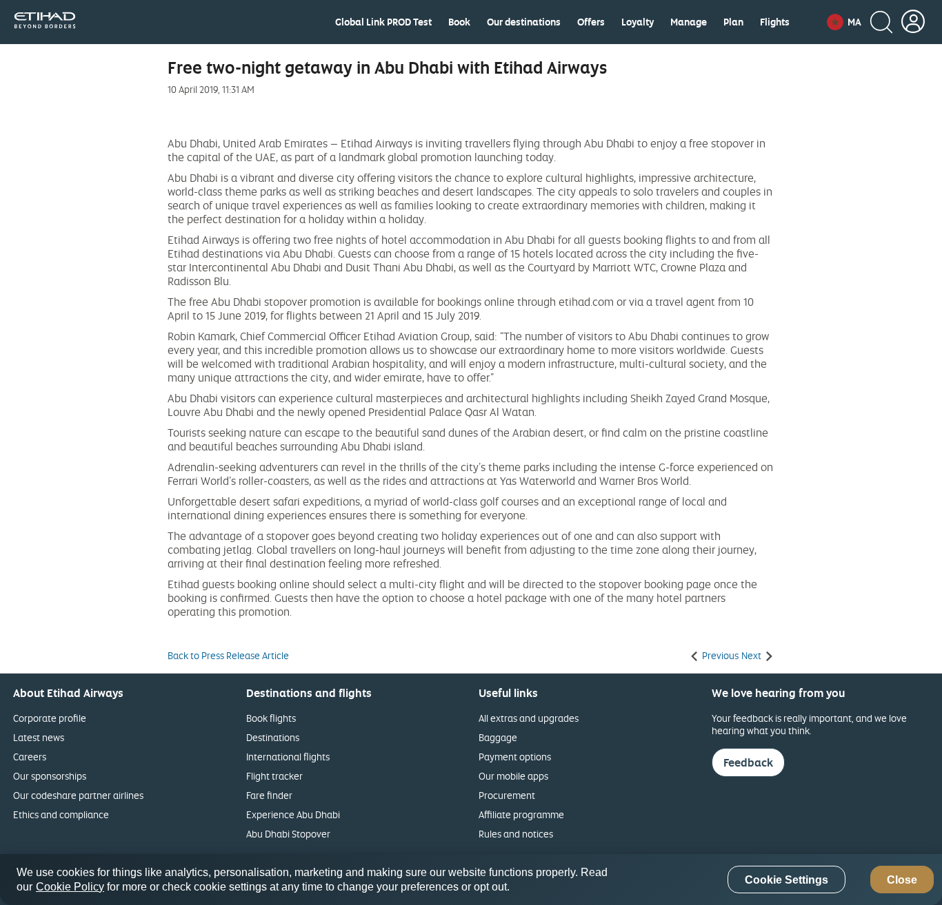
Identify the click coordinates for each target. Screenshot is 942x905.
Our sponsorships (49, 775)
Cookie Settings (786, 880)
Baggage (498, 737)
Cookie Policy (70, 887)
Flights (775, 22)
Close (902, 880)
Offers (591, 22)
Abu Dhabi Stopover (288, 833)
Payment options (515, 756)
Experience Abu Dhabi (293, 814)
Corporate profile (49, 718)
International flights (288, 756)
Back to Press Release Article (228, 655)
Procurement (507, 795)
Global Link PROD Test (383, 22)
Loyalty (637, 22)
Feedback (748, 762)
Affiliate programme (521, 814)
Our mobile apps (513, 775)
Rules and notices (516, 833)
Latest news (38, 737)
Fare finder (269, 795)
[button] (844, 22)
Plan (733, 22)
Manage (688, 22)
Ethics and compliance (61, 814)
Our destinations (524, 22)
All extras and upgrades (529, 718)
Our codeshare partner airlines (78, 795)
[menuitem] (383, 22)
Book (459, 22)
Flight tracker (274, 775)
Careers (29, 756)
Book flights (271, 718)
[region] (471, 879)
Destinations (272, 737)
